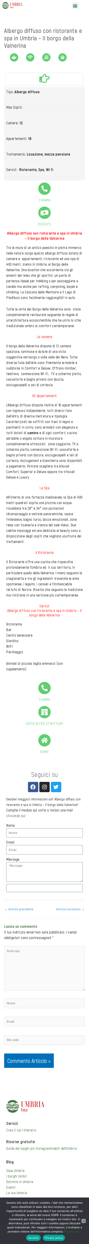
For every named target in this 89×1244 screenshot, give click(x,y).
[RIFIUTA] (83, 1221)
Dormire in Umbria (19, 1181)
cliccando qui (16, 815)
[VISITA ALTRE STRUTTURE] (44, 712)
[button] (75, 5)
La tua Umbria (16, 1193)
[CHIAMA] (44, 189)
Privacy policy (73, 1231)
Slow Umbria (15, 1170)
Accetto (33, 1237)
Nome (10, 825)
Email (10, 842)
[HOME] (44, 740)
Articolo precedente (19, 909)
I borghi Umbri (16, 1176)
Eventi (11, 1187)
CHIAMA (44, 200)
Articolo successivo (70, 909)
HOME (44, 751)
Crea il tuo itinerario (21, 1130)
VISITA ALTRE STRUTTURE (44, 723)
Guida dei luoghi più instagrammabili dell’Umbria (41, 1148)
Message (12, 859)
